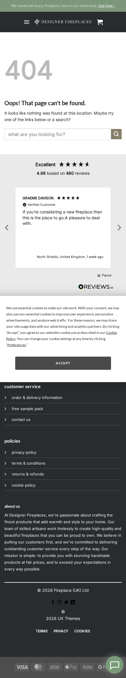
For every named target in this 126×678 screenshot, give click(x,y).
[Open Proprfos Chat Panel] (114, 665)
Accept (63, 363)
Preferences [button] (16, 344)
